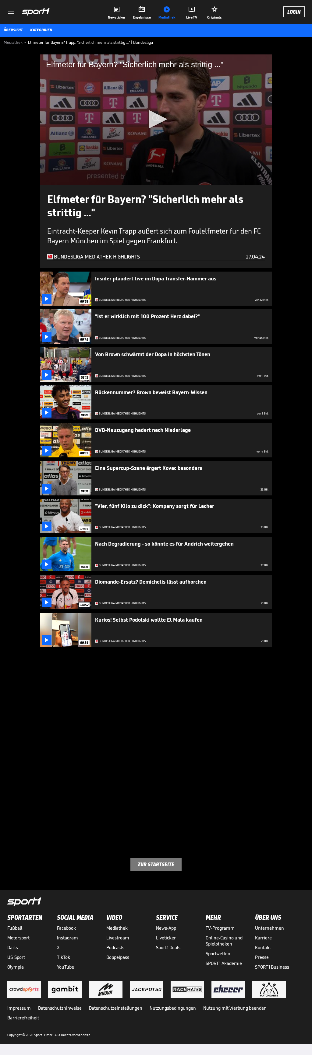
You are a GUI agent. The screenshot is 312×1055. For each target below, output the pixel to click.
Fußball (14, 928)
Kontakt (263, 947)
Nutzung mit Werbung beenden (235, 1008)
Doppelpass (117, 957)
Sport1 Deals (168, 947)
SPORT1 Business (272, 967)
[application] (156, 119)
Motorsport (18, 938)
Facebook (66, 928)
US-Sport (16, 957)
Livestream (117, 938)
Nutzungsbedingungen (173, 1008)
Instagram (67, 938)
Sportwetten (218, 953)
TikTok (63, 957)
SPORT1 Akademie (224, 963)
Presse (262, 957)
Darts (12, 947)
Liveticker (166, 938)
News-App (166, 928)
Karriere (263, 938)
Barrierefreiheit (23, 1018)
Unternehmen (269, 928)
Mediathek (117, 928)
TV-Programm (220, 928)
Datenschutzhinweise (60, 1008)
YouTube (65, 967)
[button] (156, 119)
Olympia (15, 967)
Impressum (19, 1008)
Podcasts (115, 947)
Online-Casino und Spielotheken (224, 941)
